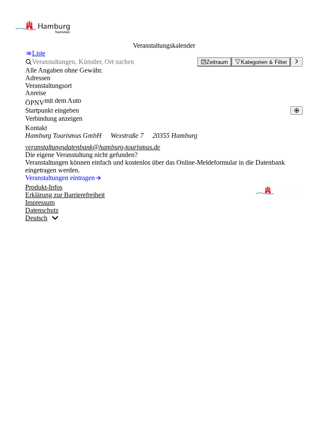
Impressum (40, 202)
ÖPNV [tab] (34, 102)
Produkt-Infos (43, 187)
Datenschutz (42, 210)
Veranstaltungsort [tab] (48, 85)
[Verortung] (296, 110)
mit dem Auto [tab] (62, 100)
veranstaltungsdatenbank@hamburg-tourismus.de (92, 147)
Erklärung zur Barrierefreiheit (65, 194)
